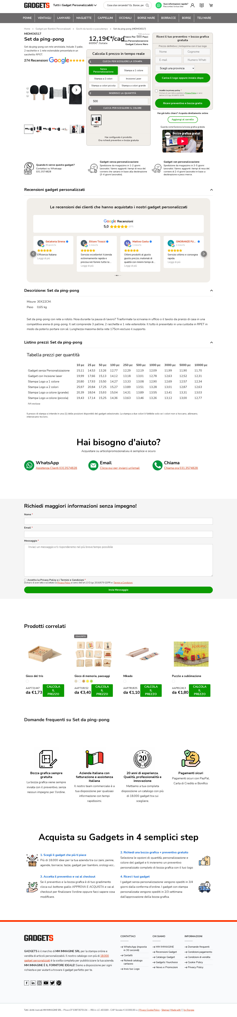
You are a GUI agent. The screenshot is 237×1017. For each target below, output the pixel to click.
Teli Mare (204, 18)
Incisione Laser (133, 78)
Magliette (84, 18)
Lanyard (63, 18)
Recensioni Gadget (166, 952)
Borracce (168, 18)
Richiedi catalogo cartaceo (133, 962)
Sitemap (165, 1010)
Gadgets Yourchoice (167, 962)
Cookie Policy (195, 962)
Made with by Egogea (182, 1010)
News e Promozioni (167, 967)
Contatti (128, 955)
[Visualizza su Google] (40, 243)
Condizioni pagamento (200, 952)
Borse (186, 18)
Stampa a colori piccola (103, 85)
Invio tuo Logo (132, 969)
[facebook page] (26, 983)
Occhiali (125, 18)
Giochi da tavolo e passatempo (92, 28)
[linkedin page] (33, 983)
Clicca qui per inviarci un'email (120, 468)
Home (27, 28)
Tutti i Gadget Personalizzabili (73, 5)
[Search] (147, 5)
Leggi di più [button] (43, 266)
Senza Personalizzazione (103, 70)
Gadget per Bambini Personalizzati (53, 28)
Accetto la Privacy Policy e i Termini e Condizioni (56, 580)
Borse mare (146, 18)
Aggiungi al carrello (183, 119)
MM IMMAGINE (165, 947)
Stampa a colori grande (134, 85)
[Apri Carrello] (211, 5)
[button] (33, 254)
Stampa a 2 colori (103, 78)
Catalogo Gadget (165, 957)
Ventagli (44, 18)
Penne (27, 18)
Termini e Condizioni (123, 582)
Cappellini (105, 18)
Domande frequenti (198, 947)
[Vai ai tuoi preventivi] (202, 5)
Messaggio (31, 540)
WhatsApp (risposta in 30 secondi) (135, 948)
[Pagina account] (192, 5)
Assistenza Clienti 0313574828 (56, 468)
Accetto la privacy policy (170, 90)
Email (28, 527)
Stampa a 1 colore (133, 70)
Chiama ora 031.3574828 (181, 468)
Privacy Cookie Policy (149, 1010)
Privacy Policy (190, 93)
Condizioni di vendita (199, 957)
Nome (28, 514)
